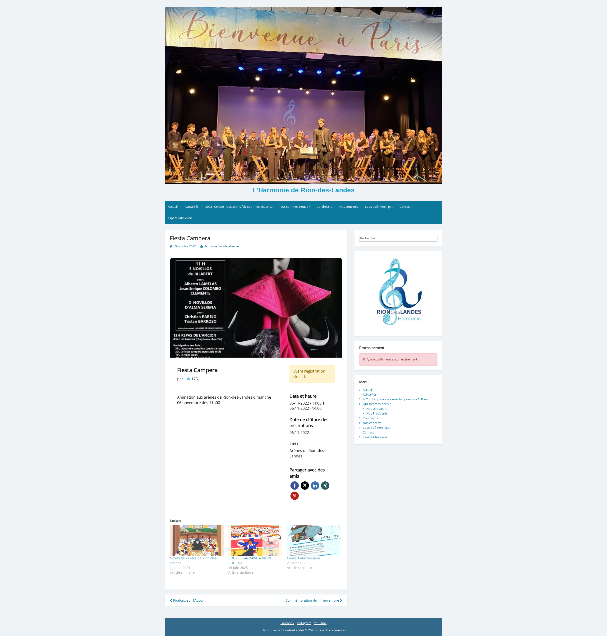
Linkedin (315, 485)
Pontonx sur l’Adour (188, 600)
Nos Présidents (377, 413)
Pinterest (294, 496)
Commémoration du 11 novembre (312, 600)
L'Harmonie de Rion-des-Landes (304, 190)
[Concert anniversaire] (314, 540)
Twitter (305, 485)
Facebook (294, 485)
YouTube (320, 623)
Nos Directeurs (376, 408)
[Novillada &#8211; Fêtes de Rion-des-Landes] (197, 540)
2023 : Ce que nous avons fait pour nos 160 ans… (239, 206)
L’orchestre (324, 206)
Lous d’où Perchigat (379, 206)
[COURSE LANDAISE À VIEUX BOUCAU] (255, 540)
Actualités (191, 206)
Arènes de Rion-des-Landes (307, 453)
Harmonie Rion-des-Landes (221, 246)
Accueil (173, 206)
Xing (325, 485)
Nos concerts (348, 206)
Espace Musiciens (180, 218)
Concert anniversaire (303, 558)
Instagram (304, 623)
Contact (405, 206)
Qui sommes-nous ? (294, 206)
